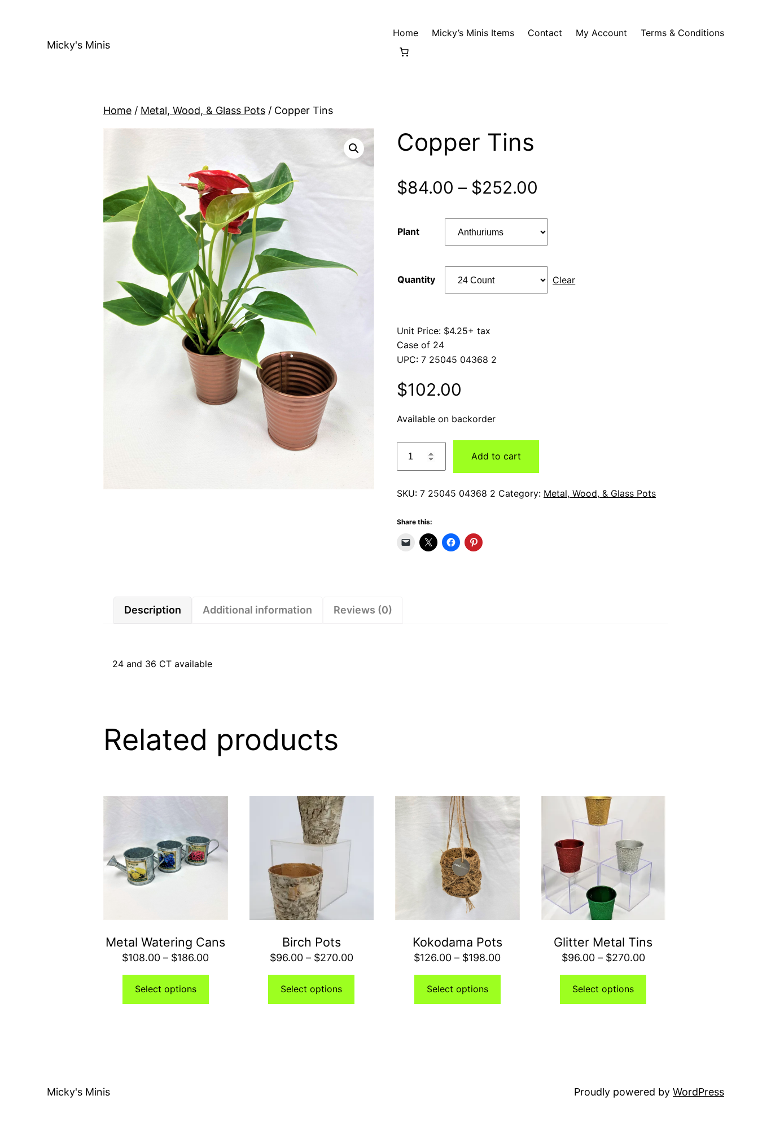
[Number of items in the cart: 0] (404, 52)
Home (117, 110)
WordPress (698, 1092)
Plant (408, 231)
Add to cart (496, 456)
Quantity (416, 279)
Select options (165, 988)
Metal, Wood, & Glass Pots (203, 110)
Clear (564, 280)
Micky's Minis (78, 45)
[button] (354, 148)
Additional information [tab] (257, 610)
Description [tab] (152, 610)
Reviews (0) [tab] (363, 610)
